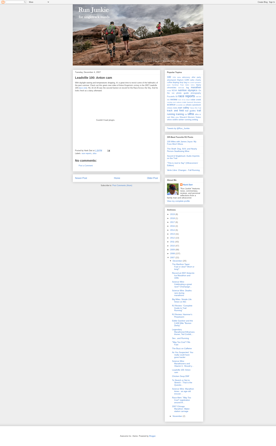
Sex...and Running (180, 338)
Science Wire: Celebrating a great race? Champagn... (182, 284)
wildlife (175, 120)
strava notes (172, 108)
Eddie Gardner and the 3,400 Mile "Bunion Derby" (182, 323)
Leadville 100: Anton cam (93, 77)
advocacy (186, 77)
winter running (185, 119)
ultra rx (198, 114)
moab (169, 90)
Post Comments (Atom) (122, 185)
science (171, 104)
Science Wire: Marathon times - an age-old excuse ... (183, 391)
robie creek (196, 99)
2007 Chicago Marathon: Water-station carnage (181, 408)
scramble (179, 105)
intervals (181, 88)
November (178, 416)
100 (169, 77)
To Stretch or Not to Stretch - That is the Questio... (182, 382)
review (173, 99)
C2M (187, 80)
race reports (87, 153)
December (178, 261)
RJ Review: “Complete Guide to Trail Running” (182, 308)
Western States (194, 117)
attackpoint (171, 80)
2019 (172, 214)
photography (196, 93)
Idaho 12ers (190, 85)
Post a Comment (86, 166)
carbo (192, 80)
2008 (172, 253)
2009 (172, 249)
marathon (196, 87)
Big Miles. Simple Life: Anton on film (182, 300)
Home (117, 178)
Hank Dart (188, 184)
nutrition (182, 90)
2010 (172, 246)
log (187, 87)
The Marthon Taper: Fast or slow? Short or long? (183, 266)
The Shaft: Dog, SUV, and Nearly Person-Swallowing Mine (182, 150)
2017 (172, 222)
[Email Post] (108, 150)
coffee (169, 82)
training (180, 114)
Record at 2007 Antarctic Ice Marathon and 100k (183, 275)
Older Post (152, 178)
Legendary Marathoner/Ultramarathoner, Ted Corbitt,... (183, 332)
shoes (188, 105)
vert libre (171, 117)
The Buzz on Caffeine (182, 348)
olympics (192, 90)
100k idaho (176, 77)
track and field (175, 110)
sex (184, 105)
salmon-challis (181, 102)
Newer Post (81, 178)
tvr (186, 114)
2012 (172, 238)
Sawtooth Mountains (194, 102)
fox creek (190, 82)
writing (195, 119)
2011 (172, 242)
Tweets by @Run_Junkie (178, 128)
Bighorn (180, 80)
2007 (172, 257)
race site (82, 88)
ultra (94, 153)
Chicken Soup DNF (180, 376)
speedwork (196, 105)
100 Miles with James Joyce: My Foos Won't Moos (181, 142)
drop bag (183, 82)
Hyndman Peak (178, 85)
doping (176, 82)
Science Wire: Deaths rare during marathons (182, 293)
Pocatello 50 (172, 97)
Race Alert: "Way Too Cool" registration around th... (181, 400)
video (177, 117)
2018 (172, 218)
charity (198, 80)
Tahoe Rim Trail (195, 108)
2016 (172, 226)
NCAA (174, 91)
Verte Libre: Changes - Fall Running (183, 170)
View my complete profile (178, 201)
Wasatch (183, 117)
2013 (172, 234)
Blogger (152, 436)
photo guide (182, 93)
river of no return (184, 100)
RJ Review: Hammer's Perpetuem (182, 315)
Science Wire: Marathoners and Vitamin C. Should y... (183, 363)
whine (169, 120)
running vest (171, 102)
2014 (172, 230)
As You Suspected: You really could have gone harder (182, 354)
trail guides (190, 110)
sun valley (183, 107)
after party (196, 77)
